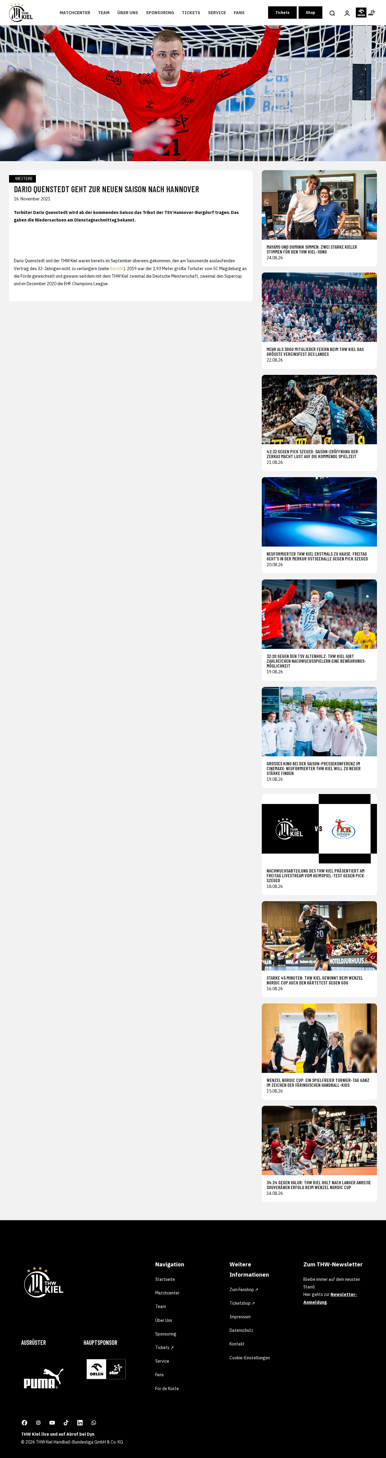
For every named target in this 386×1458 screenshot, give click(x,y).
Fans (239, 12)
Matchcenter (75, 12)
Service (217, 12)
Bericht (116, 268)
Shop (310, 12)
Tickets (191, 12)
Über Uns (127, 12)
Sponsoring (160, 12)
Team (103, 12)
